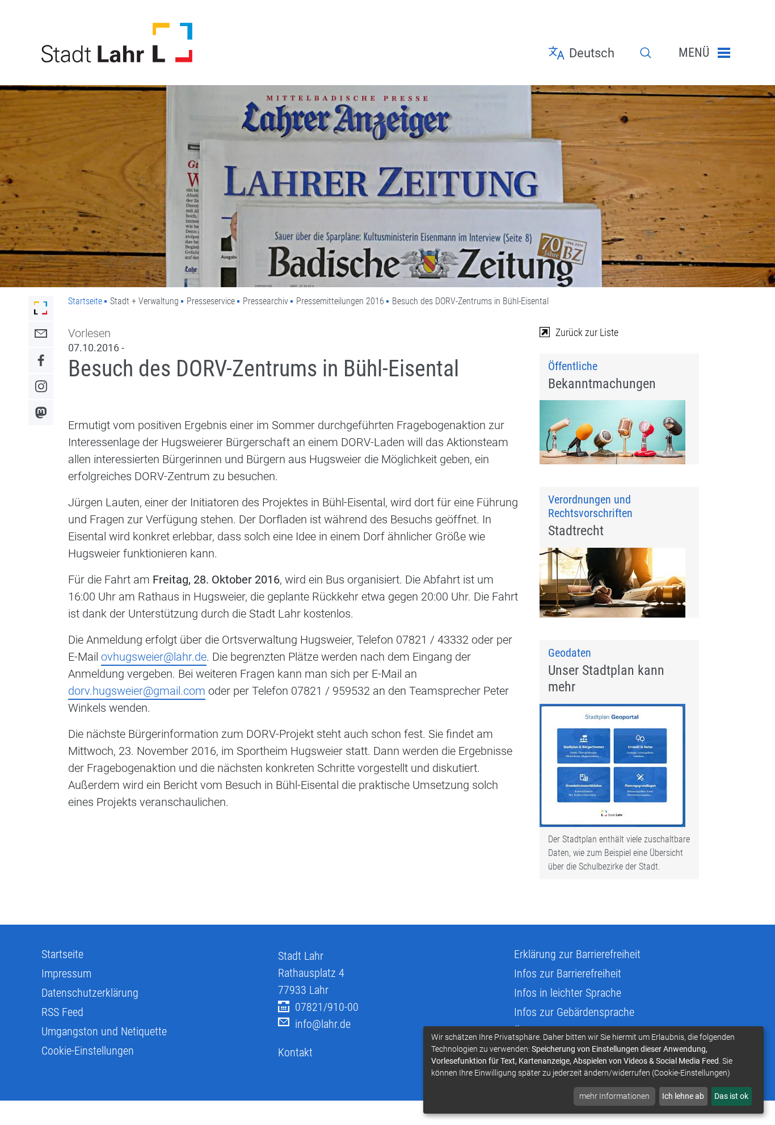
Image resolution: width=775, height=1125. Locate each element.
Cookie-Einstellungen (87, 1050)
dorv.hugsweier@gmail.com (136, 691)
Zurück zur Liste (586, 332)
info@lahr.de (323, 1024)
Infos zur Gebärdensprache (574, 1012)
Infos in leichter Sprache (567, 993)
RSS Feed (62, 1012)
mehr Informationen (614, 1096)
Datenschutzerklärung (89, 993)
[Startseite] (151, 42)
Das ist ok (731, 1096)
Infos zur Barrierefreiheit (567, 973)
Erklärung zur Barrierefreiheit (577, 954)
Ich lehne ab (683, 1096)
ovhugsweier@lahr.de (154, 657)
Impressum (66, 973)
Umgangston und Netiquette (104, 1031)
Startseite (85, 301)
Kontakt (295, 1052)
